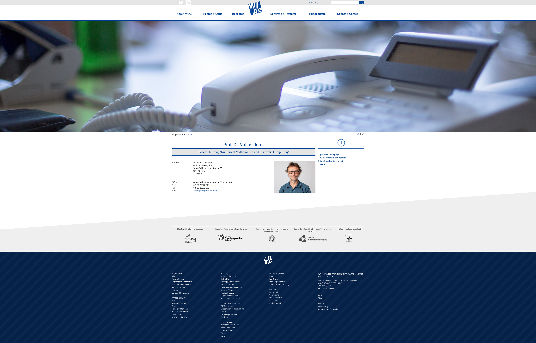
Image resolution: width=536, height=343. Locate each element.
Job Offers (273, 279)
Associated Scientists (180, 311)
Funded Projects (227, 293)
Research (238, 14)
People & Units (212, 14)
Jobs (320, 295)
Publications (317, 14)
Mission (175, 276)
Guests (174, 306)
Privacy (321, 303)
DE (358, 133)
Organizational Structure (182, 281)
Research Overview (228, 276)
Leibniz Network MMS (230, 295)
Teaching (224, 317)
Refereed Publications (230, 324)
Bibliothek (273, 300)
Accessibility (323, 306)
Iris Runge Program (277, 281)
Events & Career (347, 14)
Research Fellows (179, 303)
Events (272, 276)
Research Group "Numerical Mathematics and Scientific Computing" (243, 152)
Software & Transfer (283, 14)
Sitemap (321, 298)
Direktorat (273, 292)
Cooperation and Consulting (232, 309)
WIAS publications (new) (331, 161)
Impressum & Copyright (328, 309)
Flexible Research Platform (231, 287)
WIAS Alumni (177, 314)
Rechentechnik (275, 303)
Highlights (225, 279)
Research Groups (228, 284)
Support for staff (179, 287)
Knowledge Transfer (229, 314)
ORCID (323, 164)
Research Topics (227, 290)
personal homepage (329, 154)
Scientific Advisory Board (182, 284)
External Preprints (228, 330)
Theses (223, 333)
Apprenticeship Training (279, 284)
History (175, 290)
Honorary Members (180, 309)
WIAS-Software (227, 306)
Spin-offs (224, 311)
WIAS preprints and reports (333, 157)
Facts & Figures (178, 279)
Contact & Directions (180, 293)
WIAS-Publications (228, 327)
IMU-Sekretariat (276, 297)
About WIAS (184, 14)
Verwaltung (274, 295)
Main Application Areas (230, 281)
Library (223, 336)
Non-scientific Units (180, 317)
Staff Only (313, 2)
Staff (190, 134)
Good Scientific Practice (230, 298)
